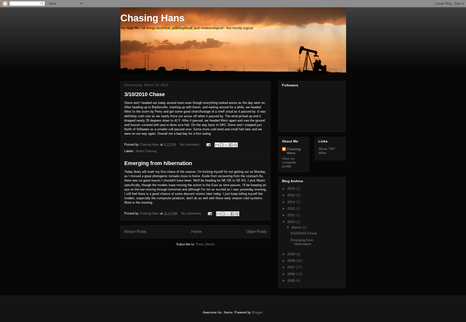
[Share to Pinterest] (235, 144)
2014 (291, 202)
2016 (291, 188)
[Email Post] (208, 144)
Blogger (257, 312)
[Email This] (217, 144)
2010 (291, 222)
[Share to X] (226, 144)
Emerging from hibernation (158, 163)
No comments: (190, 144)
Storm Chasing (145, 151)
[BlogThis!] (221, 144)
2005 (291, 280)
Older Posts (256, 232)
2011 (291, 215)
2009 (291, 254)
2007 (291, 267)
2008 (291, 261)
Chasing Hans (152, 18)
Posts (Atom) (205, 244)
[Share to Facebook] (230, 144)
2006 (291, 274)
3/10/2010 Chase (144, 94)
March (296, 227)
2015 (291, 195)
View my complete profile (289, 162)
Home (196, 232)
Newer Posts (135, 232)
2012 (291, 208)
